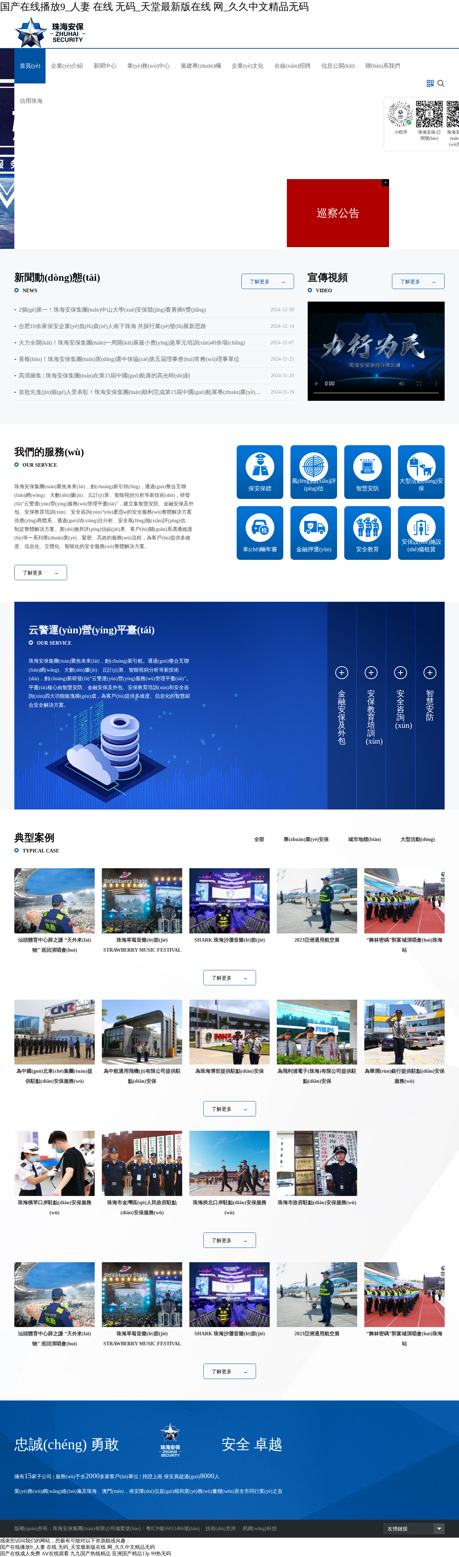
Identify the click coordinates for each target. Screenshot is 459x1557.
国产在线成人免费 (20, 1553)
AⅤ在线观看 (55, 1553)
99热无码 (161, 1553)
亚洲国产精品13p (131, 1553)
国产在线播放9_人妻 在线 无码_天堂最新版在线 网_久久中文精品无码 (154, 6)
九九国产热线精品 (90, 1553)
